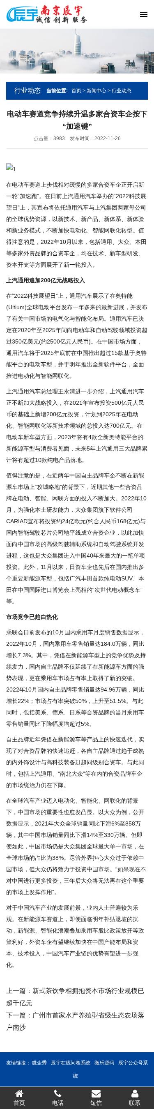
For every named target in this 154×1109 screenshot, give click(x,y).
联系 (134, 1103)
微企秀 (39, 1063)
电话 (58, 1103)
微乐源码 (104, 1063)
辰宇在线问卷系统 (70, 1063)
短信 (96, 1103)
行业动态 (121, 91)
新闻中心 (96, 91)
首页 (76, 91)
